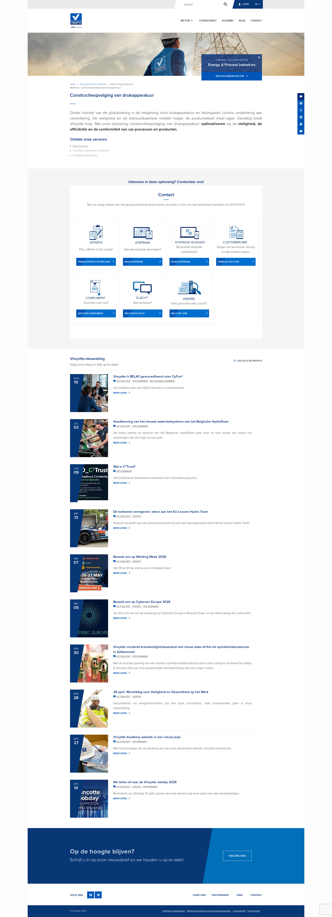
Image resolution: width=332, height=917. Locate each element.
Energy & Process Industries (93, 84)
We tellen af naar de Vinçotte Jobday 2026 (145, 782)
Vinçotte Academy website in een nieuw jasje (147, 737)
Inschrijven (237, 856)
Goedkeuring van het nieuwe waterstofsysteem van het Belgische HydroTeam (171, 421)
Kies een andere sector (230, 76)
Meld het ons (179, 313)
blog (242, 20)
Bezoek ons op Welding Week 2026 (139, 557)
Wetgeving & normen (162, 381)
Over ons (199, 895)
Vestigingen (220, 895)
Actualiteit (124, 381)
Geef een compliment (90, 313)
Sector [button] (186, 20)
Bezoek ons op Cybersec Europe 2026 (141, 602)
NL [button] (256, 4)
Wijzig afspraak (180, 261)
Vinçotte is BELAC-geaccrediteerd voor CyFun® (148, 376)
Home (73, 84)
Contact (256, 20)
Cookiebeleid (239, 911)
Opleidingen (139, 741)
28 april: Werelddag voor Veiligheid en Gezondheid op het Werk (160, 692)
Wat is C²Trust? (124, 467)
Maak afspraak (134, 261)
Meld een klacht (135, 313)
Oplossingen (140, 381)
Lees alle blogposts (249, 360)
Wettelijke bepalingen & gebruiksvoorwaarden (209, 911)
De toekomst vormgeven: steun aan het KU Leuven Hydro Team (160, 512)
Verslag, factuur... (229, 261)
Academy (228, 20)
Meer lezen (120, 392)
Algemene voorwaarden (173, 911)
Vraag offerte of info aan (94, 261)
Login (245, 4)
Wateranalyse (80, 145)
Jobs (239, 895)
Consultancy (208, 20)
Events (136, 516)
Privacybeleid (253, 911)
